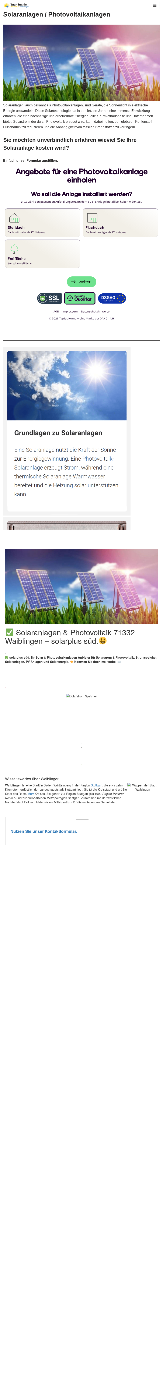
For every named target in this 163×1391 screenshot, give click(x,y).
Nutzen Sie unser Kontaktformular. (43, 831)
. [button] (121, 661)
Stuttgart (96, 785)
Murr (31, 794)
